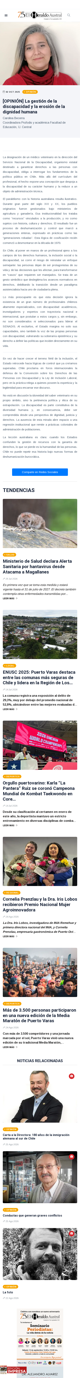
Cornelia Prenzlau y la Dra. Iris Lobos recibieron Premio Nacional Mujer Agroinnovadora (40, 905)
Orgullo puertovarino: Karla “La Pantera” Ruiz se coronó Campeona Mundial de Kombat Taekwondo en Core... (39, 791)
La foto (8, 1292)
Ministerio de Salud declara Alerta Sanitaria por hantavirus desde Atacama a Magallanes (37, 567)
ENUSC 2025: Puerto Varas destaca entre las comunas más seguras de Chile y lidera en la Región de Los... (39, 678)
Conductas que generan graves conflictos (32, 1215)
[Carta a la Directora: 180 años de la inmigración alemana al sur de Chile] (40, 1097)
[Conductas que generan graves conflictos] (40, 1177)
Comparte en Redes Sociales (40, 472)
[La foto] (40, 1254)
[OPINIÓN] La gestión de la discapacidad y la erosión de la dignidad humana (34, 107)
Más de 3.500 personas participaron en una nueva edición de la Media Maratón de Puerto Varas (39, 1016)
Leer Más (8, 598)
